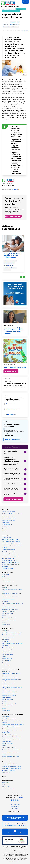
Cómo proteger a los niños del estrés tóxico (15, 817)
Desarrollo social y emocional (9, 718)
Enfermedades (5, 601)
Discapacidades (6, 772)
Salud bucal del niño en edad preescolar (11, 749)
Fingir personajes (11, 414)
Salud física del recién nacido (9, 620)
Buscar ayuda (6, 535)
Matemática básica (6, 652)
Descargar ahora (10, 371)
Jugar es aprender (13, 260)
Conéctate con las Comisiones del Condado (12, 514)
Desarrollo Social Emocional (9, 263)
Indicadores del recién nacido (9, 607)
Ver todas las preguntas (13, 499)
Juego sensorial (10, 404)
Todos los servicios (6, 537)
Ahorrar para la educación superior (10, 539)
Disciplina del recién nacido (8, 599)
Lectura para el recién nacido (9, 611)
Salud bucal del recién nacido (9, 618)
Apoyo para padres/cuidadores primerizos (15, 382)
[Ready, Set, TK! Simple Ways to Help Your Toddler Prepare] (13, 243)
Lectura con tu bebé (7, 650)
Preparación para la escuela (8, 747)
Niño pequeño (5, 24)
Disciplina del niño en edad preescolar (11, 726)
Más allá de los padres (7, 613)
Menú (26, 2)
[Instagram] (17, 800)
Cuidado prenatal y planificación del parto (12, 768)
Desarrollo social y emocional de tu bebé (11, 632)
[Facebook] (11, 800)
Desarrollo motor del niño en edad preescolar (13, 724)
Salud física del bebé (7, 660)
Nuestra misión (5, 522)
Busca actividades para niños (9, 518)
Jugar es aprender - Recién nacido (10, 609)
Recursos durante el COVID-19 (9, 560)
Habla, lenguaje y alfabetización (10, 267)
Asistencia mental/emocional (9, 549)
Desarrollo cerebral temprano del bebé (11, 635)
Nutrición (4, 615)
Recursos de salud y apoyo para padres (11, 766)
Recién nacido (13, 22)
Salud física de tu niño (7, 706)
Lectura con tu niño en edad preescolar (11, 739)
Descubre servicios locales (8, 520)
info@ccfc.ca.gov (20, 797)
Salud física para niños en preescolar (11, 752)
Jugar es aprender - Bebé (8, 647)
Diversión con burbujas (12, 409)
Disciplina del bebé (6, 639)
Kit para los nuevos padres (8, 511)
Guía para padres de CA (15, 833)
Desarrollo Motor (6, 26)
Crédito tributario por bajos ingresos (10, 554)
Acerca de (5, 509)
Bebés (3, 577)
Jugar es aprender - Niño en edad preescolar (12, 737)
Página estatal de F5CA (7, 524)
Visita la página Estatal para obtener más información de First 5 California (15, 824)
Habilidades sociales (15, 26)
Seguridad (4, 622)
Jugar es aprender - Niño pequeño (10, 693)
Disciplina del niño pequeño (8, 683)
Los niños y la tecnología (8, 558)
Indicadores (6, 260)
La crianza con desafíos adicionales (10, 556)
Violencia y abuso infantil (8, 568)
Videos (4, 777)
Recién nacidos (5, 574)
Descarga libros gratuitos (8, 516)
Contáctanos (5, 531)
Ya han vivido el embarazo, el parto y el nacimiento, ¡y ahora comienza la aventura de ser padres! (14, 387)
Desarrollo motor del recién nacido (10, 597)
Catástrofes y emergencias (8, 551)
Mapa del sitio (15, 808)
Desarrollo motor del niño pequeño (10, 677)
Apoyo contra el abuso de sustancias (11, 541)
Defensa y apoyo (6, 526)
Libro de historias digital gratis (14, 367)
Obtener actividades (12, 439)
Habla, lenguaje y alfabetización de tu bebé (12, 643)
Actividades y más (7, 780)
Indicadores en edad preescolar (9, 734)
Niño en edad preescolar (14, 24)
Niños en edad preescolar (8, 581)
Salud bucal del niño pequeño (9, 704)
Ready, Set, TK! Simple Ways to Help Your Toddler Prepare (12, 255)
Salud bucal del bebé (7, 658)
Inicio (3, 9)
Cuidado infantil (6, 587)
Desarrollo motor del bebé (8, 637)
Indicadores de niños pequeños (9, 691)
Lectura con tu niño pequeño (9, 695)
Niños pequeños (6, 579)
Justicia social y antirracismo (8, 770)
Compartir (25, 30)
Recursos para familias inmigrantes (10, 562)
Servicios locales (6, 624)
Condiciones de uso (15, 806)
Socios (3, 529)
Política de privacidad (15, 804)
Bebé (18, 22)
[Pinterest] (13, 800)
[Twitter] (15, 800)
